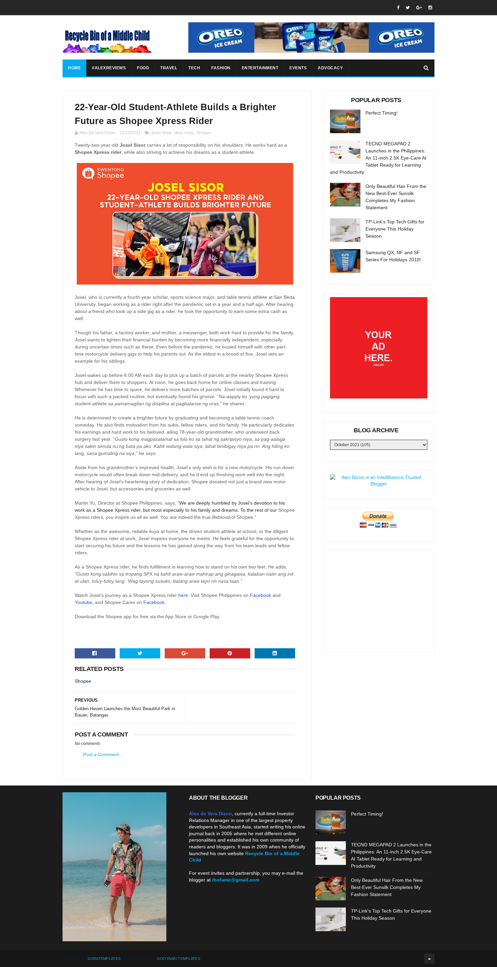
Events (298, 68)
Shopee (204, 132)
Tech (194, 68)
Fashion (221, 68)
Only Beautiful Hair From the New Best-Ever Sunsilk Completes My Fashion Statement (387, 887)
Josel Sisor (161, 132)
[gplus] (419, 7)
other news (184, 132)
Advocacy (330, 68)
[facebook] (398, 7)
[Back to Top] (429, 958)
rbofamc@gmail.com (235, 880)
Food (143, 68)
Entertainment (260, 68)
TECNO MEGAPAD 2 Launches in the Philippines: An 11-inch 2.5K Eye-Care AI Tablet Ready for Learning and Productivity (378, 158)
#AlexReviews (109, 68)
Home (74, 68)
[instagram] (430, 7)
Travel (168, 68)
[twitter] (407, 7)
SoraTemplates (104, 959)
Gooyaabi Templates (178, 959)
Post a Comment (101, 754)
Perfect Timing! (381, 113)
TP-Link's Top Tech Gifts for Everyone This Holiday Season (394, 229)
